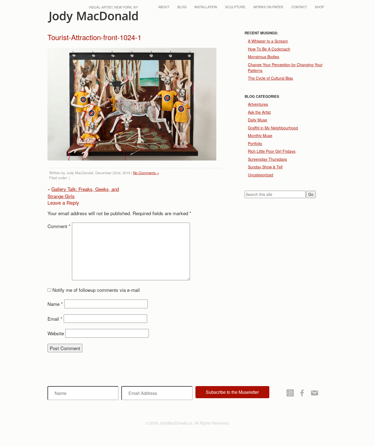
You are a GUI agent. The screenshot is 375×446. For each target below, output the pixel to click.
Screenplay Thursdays (267, 159)
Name (55, 303)
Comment (59, 226)
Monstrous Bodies (263, 56)
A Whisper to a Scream (268, 41)
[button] (232, 392)
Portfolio (255, 143)
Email (54, 318)
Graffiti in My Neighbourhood (273, 128)
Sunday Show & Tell (265, 167)
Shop (319, 6)
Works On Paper (268, 6)
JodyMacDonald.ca (92, 17)
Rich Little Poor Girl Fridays (271, 151)
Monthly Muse (260, 135)
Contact (299, 6)
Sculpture (235, 6)
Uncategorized (260, 175)
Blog (181, 6)
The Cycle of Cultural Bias (270, 78)
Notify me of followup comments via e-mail (96, 289)
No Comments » (146, 172)
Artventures (258, 104)
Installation (205, 6)
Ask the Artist (259, 112)
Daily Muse (257, 120)
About (163, 6)
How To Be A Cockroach (269, 49)
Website (55, 333)
